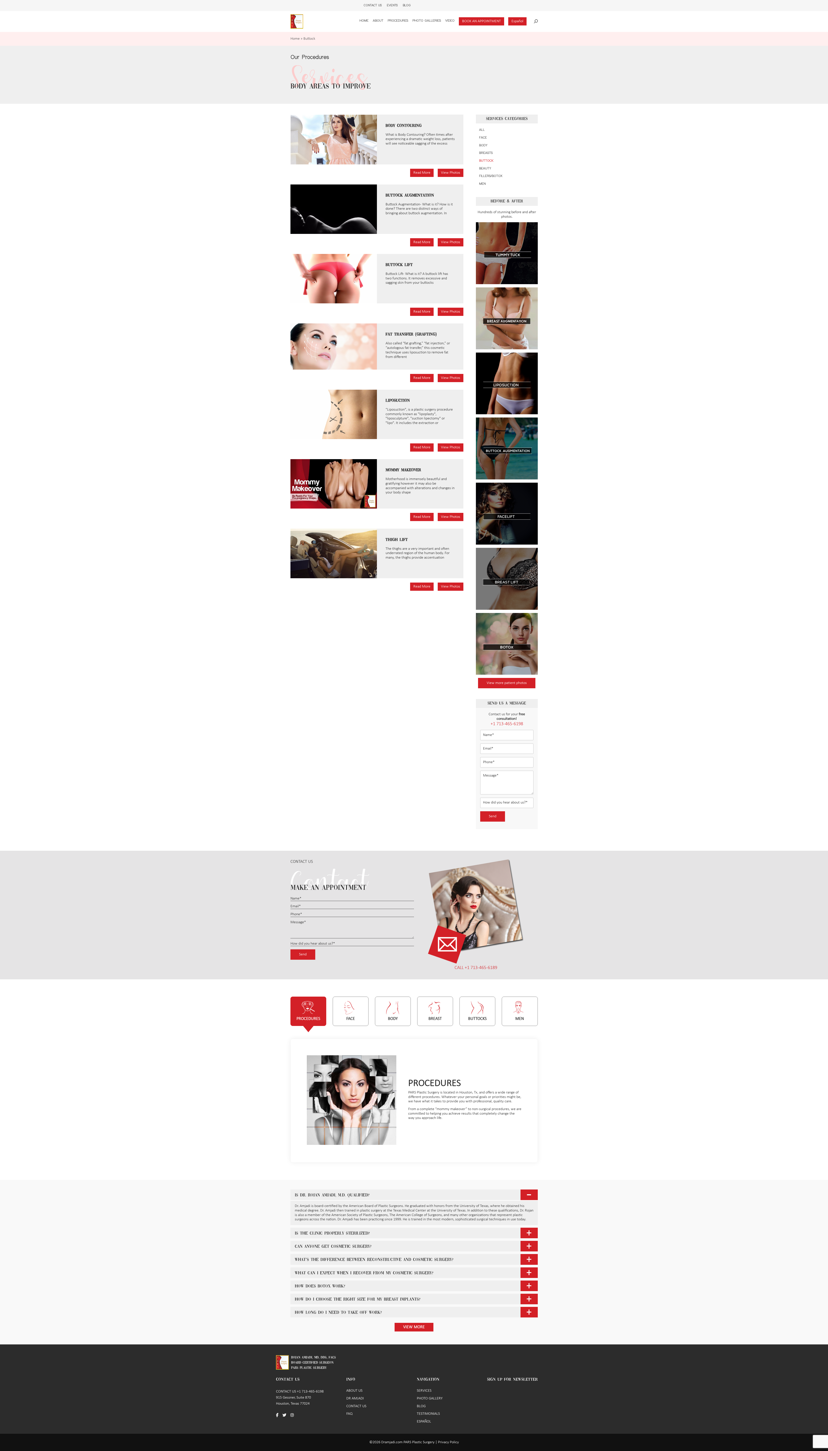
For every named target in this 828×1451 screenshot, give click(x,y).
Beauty (485, 168)
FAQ (349, 1414)
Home (364, 20)
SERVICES (424, 1391)
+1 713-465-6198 (507, 724)
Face (483, 137)
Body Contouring (404, 126)
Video (450, 20)
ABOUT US (354, 1391)
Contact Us (373, 5)
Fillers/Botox (490, 176)
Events (392, 5)
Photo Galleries (426, 20)
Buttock (486, 160)
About (378, 20)
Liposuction (398, 401)
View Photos (450, 173)
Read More (421, 173)
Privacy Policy (448, 1442)
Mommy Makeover (403, 470)
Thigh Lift (397, 540)
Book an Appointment (481, 21)
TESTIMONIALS (428, 1414)
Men (482, 183)
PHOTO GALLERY (429, 1398)
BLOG (421, 1406)
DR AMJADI (355, 1398)
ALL (482, 129)
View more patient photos (507, 683)
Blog (407, 5)
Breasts (486, 152)
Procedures (398, 20)
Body (483, 145)
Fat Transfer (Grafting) (411, 334)
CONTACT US (356, 1406)
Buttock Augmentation (410, 195)
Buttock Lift (399, 265)
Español (517, 21)
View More (414, 1327)
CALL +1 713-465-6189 (476, 967)
